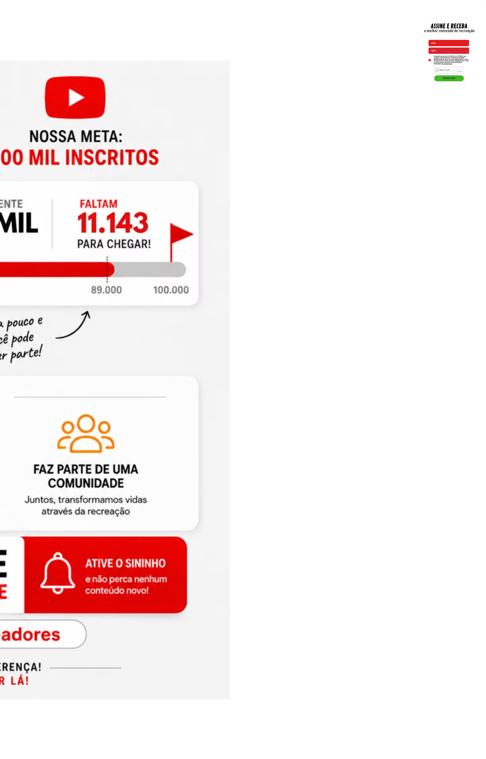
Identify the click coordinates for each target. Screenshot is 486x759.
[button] (481, 4)
